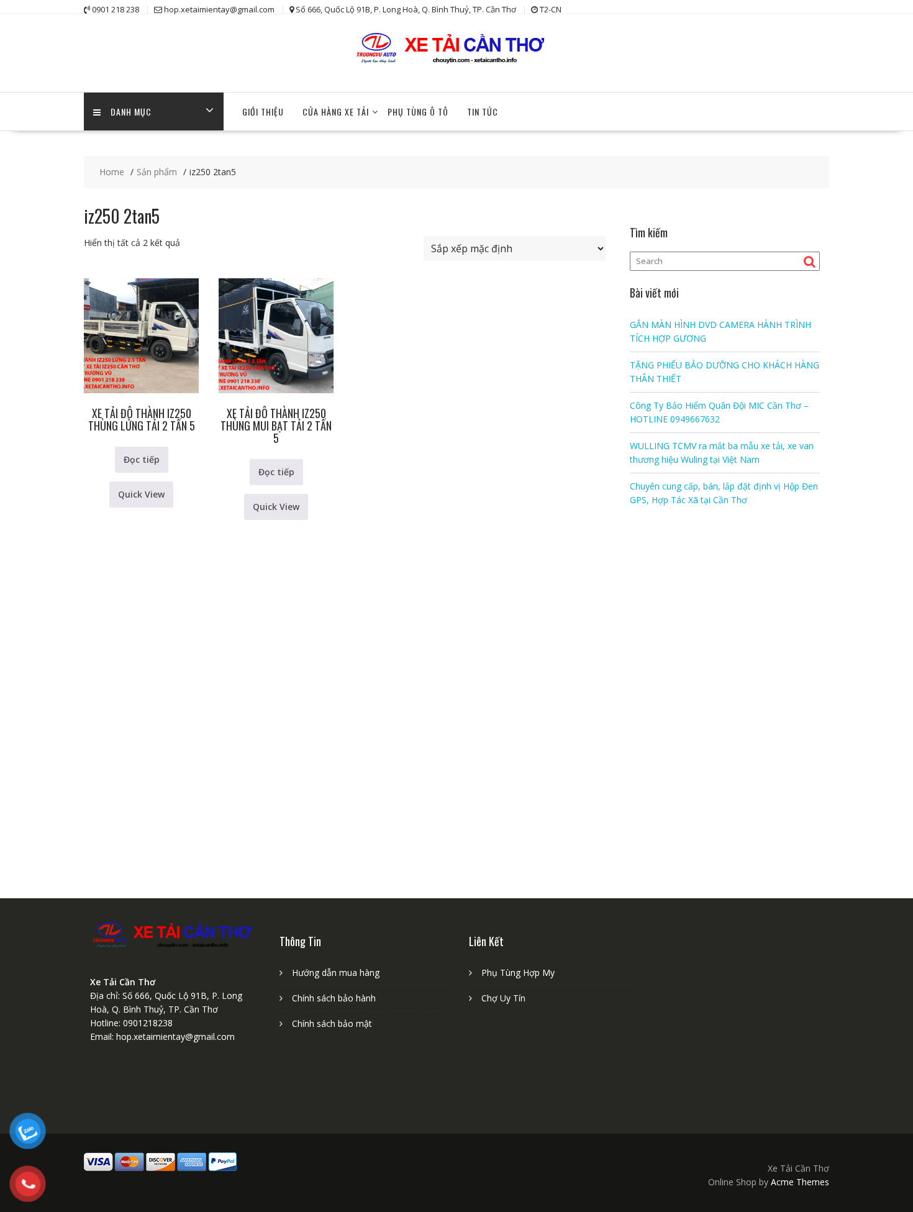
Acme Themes (800, 1182)
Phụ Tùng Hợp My (518, 972)
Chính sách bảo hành (334, 998)
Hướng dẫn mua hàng (335, 972)
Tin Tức (482, 111)
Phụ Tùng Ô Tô (418, 111)
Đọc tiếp (142, 459)
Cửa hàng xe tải (335, 111)
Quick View (141, 494)
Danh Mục (131, 111)
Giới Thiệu (263, 111)
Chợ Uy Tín (503, 998)
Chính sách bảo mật (332, 1023)
